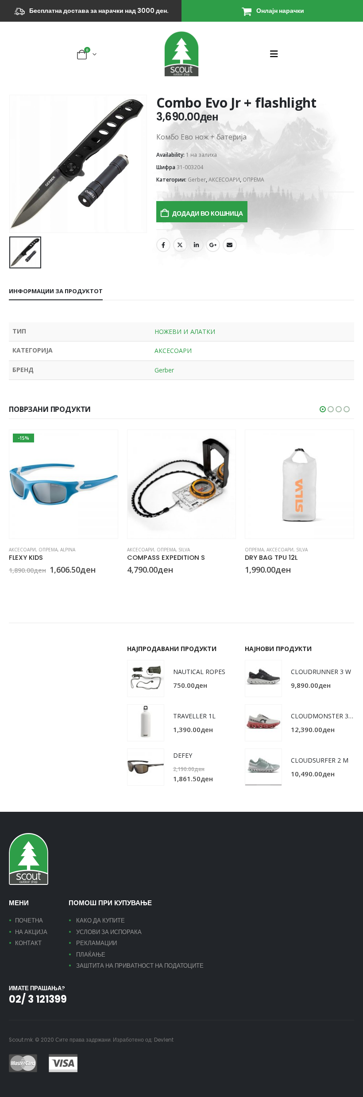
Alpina (67, 550)
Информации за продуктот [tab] (56, 291)
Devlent (164, 1039)
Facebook (163, 245)
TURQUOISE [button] (13, 586)
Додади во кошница (207, 213)
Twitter (180, 245)
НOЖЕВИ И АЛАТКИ (184, 331)
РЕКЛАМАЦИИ (96, 943)
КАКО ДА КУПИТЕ (100, 920)
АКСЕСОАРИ (224, 179)
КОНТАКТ (28, 943)
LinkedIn (196, 245)
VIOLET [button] (23, 586)
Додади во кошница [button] (221, 445)
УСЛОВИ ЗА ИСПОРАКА (109, 932)
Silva (184, 550)
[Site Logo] (181, 54)
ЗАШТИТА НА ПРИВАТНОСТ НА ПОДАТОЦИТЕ (140, 965)
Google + (213, 245)
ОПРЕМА (253, 179)
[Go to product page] (181, 484)
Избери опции (103, 445)
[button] (277, 54)
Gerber (197, 179)
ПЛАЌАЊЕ (90, 954)
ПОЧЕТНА (29, 920)
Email (230, 245)
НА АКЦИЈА (31, 932)
